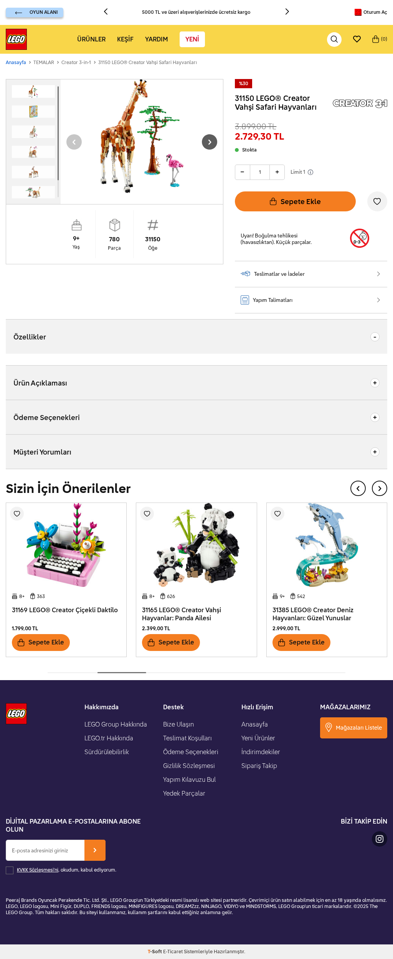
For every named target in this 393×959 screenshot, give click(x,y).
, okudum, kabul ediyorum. (66, 870)
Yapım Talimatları (272, 300)
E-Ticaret (173, 951)
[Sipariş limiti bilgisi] (310, 172)
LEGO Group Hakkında (115, 724)
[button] (108, 12)
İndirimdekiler (260, 752)
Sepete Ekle (301, 201)
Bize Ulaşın (178, 724)
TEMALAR (43, 62)
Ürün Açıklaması (40, 383)
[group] (142, 136)
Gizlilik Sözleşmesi (189, 766)
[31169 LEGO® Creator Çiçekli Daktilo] (66, 545)
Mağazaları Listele (359, 727)
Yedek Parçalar (184, 793)
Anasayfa (16, 62)
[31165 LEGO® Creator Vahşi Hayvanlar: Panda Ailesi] (196, 545)
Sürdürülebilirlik (106, 752)
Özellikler (29, 337)
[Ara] (334, 39)
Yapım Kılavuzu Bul (189, 779)
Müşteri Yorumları (42, 452)
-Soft (155, 951)
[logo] (16, 39)
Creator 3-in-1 (76, 62)
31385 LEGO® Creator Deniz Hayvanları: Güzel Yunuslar (312, 614)
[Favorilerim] (357, 39)
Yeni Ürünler (258, 738)
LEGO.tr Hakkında (108, 738)
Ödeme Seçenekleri (46, 417)
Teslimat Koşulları (187, 738)
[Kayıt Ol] (95, 850)
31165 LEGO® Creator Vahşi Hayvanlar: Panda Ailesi (181, 614)
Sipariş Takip (259, 766)
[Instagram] (379, 839)
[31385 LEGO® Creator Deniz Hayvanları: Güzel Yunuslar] (327, 545)
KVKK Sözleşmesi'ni (37, 870)
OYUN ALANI (44, 12)
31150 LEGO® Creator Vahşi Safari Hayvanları (147, 62)
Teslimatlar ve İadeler (279, 274)
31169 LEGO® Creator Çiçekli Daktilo (65, 610)
